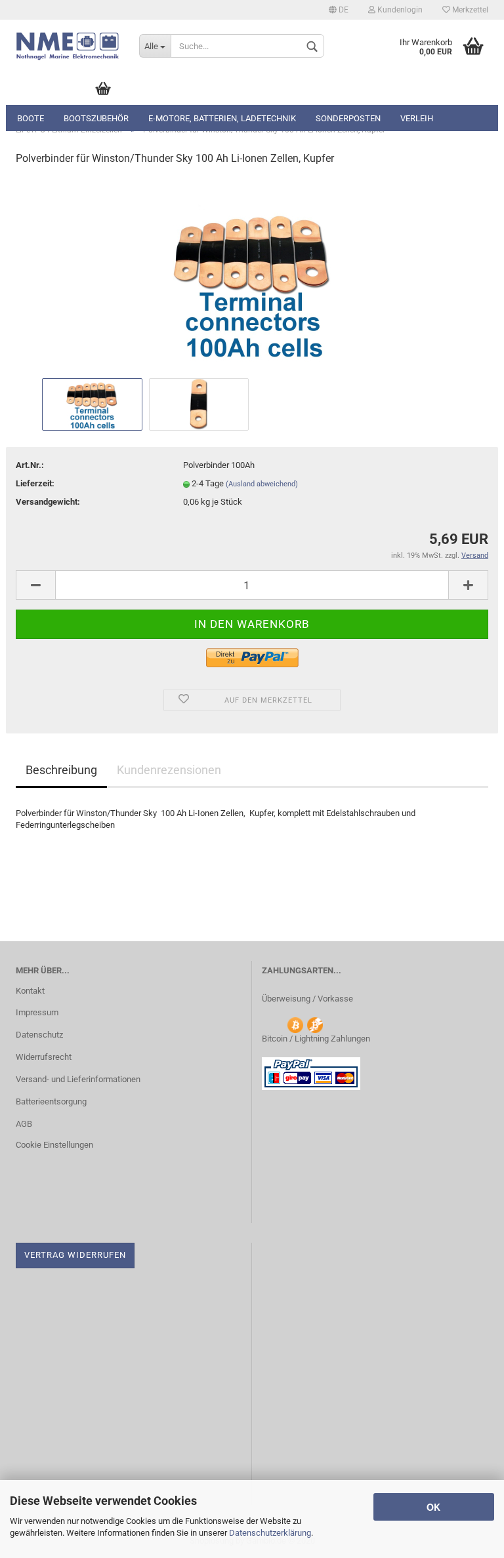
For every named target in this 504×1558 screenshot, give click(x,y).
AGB (24, 1124)
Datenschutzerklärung (270, 1533)
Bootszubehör (96, 118)
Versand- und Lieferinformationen (78, 1079)
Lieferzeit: (35, 483)
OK (433, 1506)
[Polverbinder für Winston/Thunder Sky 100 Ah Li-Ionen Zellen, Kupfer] (252, 276)
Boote (30, 118)
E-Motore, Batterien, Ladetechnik (222, 118)
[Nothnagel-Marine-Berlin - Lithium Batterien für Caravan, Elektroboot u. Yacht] (67, 46)
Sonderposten (348, 118)
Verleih (416, 118)
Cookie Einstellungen (54, 1145)
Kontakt (30, 991)
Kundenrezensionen (169, 770)
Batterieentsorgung (51, 1101)
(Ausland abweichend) (262, 484)
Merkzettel (469, 9)
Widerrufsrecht (44, 1057)
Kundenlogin (399, 9)
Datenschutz (39, 1035)
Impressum (37, 1012)
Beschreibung (61, 770)
